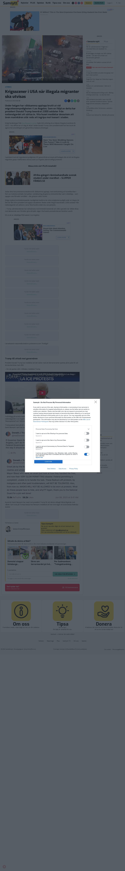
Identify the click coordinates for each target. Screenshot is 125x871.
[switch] (86, 433)
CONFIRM (48, 461)
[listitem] (62, 429)
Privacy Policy (73, 468)
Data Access (62, 468)
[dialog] (62, 435)
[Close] (96, 402)
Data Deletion (51, 468)
